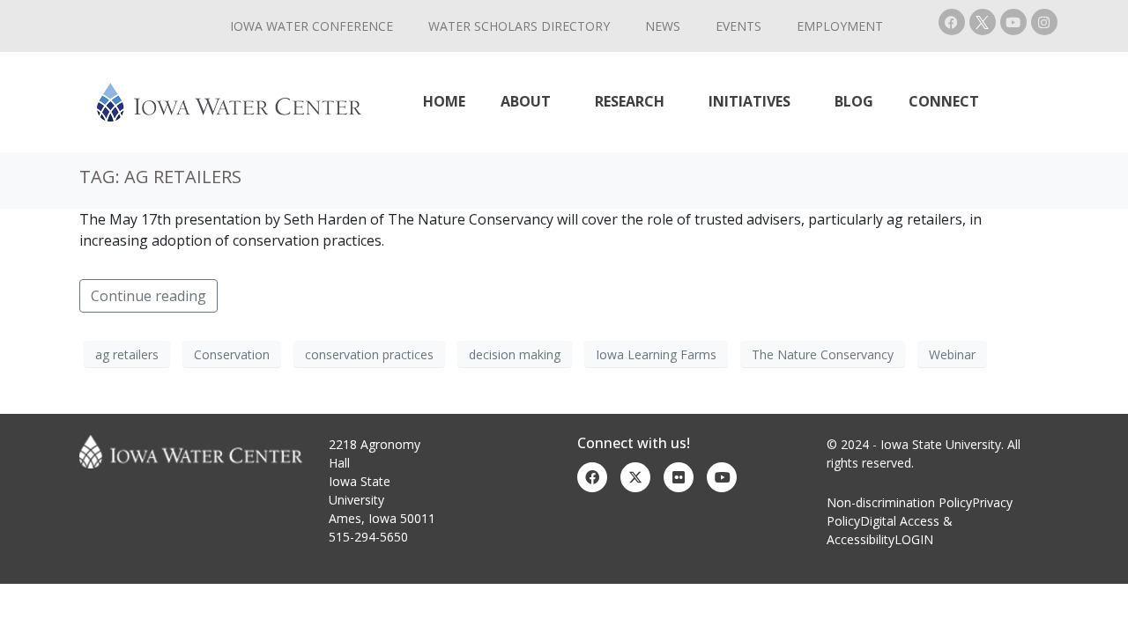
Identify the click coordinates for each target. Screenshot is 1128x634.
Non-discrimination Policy (899, 502)
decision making (514, 354)
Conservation (232, 354)
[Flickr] (679, 477)
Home (444, 101)
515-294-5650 (368, 536)
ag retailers (127, 354)
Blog (854, 101)
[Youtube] (1013, 22)
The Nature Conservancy (823, 354)
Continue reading (148, 296)
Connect (944, 101)
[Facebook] (952, 22)
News (662, 26)
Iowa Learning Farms (656, 354)
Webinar (952, 354)
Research (629, 101)
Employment (840, 26)
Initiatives (749, 101)
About (526, 101)
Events (738, 26)
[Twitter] (635, 477)
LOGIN (913, 539)
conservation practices (369, 354)
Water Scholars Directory (519, 26)
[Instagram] (1044, 22)
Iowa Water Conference (311, 26)
